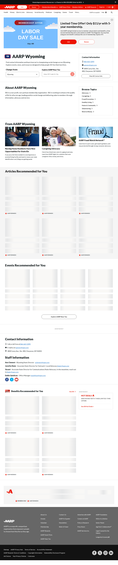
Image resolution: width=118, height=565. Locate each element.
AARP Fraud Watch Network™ (92, 140)
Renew (86, 42)
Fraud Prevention (88, 99)
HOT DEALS (86, 396)
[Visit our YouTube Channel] (16, 379)
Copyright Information (35, 553)
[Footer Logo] (17, 521)
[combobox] (58, 74)
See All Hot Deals (87, 406)
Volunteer (44, 523)
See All (71, 391)
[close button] (111, 19)
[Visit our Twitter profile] (12, 379)
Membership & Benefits (49, 7)
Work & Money (87, 111)
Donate (43, 519)
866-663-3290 (89, 62)
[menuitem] (6, 13)
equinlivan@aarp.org (38, 375)
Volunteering (86, 108)
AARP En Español (64, 519)
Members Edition (77, 7)
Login (109, 7)
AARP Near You (46, 539)
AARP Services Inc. (83, 531)
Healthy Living (87, 102)
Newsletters (63, 523)
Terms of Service (30, 549)
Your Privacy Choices (19, 556)
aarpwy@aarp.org (90, 65)
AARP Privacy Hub (17, 549)
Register (102, 7)
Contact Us (62, 515)
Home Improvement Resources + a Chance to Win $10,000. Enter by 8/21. (57, 2)
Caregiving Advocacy (51, 149)
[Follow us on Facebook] (7, 379)
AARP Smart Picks (64, 7)
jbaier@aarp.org (63, 366)
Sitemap (6, 549)
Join (68, 42)
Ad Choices (7, 556)
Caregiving (85, 96)
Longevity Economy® (103, 537)
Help (103, 12)
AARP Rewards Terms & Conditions (15, 553)
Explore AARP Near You (51, 70)
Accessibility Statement (44, 549)
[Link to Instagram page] (105, 553)
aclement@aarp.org (42, 362)
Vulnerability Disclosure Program (54, 553)
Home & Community (89, 105)
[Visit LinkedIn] (111, 553)
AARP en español (95, 12)
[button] (111, 12)
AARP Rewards (91, 7)
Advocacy (85, 93)
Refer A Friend (63, 527)
